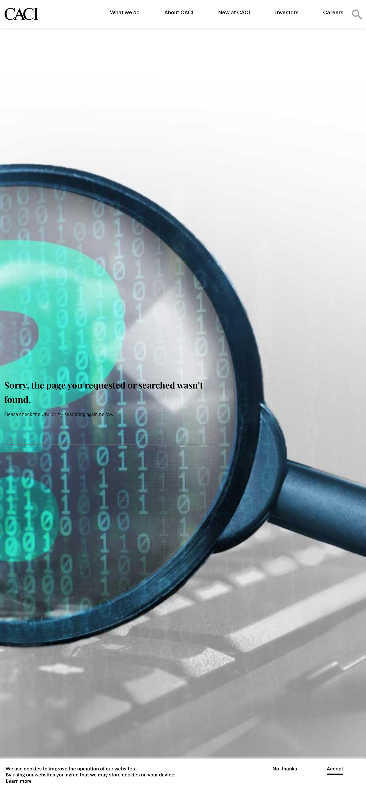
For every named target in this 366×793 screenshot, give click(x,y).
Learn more (19, 781)
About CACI (179, 12)
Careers (333, 12)
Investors (287, 12)
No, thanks (284, 769)
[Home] (21, 14)
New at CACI (234, 12)
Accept (335, 769)
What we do (125, 12)
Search (357, 14)
